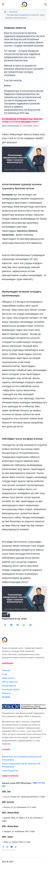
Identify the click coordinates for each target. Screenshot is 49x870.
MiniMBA (6, 697)
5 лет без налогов (13, 80)
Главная (6, 670)
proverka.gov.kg (10, 770)
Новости (13, 12)
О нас (4, 674)
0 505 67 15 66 (15, 138)
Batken (7, 85)
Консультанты (9, 685)
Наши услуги (8, 678)
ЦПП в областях (10, 682)
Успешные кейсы (10, 689)
